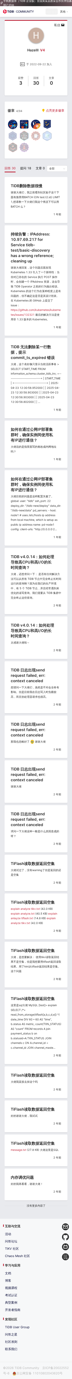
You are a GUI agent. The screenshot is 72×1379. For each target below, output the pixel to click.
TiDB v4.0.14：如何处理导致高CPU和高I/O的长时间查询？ (32, 562)
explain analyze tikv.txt (25, 908)
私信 (57, 25)
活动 (8, 1234)
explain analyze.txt (23, 913)
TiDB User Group (17, 1327)
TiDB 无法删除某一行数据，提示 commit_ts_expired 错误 (33, 352)
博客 (8, 1280)
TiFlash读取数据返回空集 (33, 863)
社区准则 (11, 1342)
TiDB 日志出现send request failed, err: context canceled (28, 675)
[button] (63, 11)
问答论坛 (11, 1241)
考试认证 (11, 1295)
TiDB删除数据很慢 (26, 186)
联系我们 (11, 1349)
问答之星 (11, 1334)
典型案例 (11, 1302)
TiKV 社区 (12, 1248)
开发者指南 (12, 1310)
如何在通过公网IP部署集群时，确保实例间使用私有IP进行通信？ (32, 434)
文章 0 (40, 168)
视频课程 (11, 1288)
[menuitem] (63, 12)
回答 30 (10, 168)
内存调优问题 (22, 1177)
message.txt (18, 1149)
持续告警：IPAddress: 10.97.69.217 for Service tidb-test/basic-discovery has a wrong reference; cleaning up (32, 247)
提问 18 (25, 168)
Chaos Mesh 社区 (17, 1256)
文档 (8, 1273)
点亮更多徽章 (54, 110)
